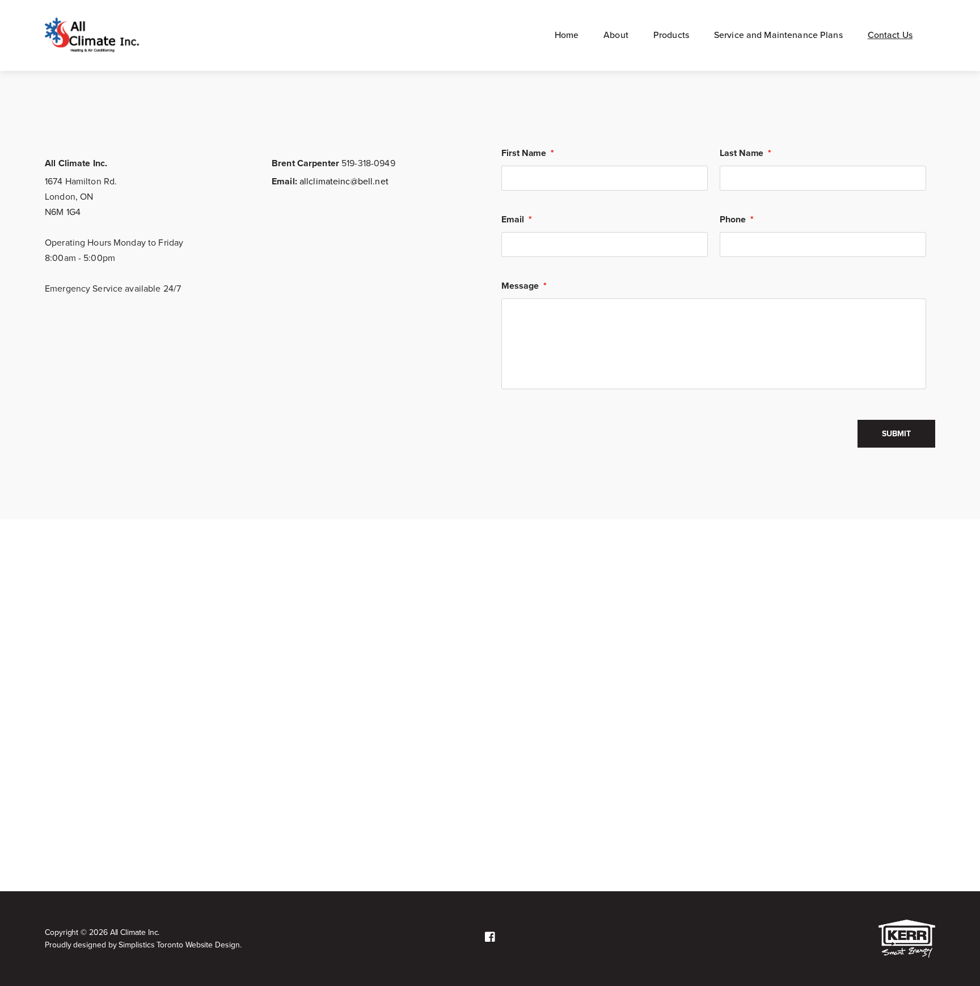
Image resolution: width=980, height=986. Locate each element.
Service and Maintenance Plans (778, 35)
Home (567, 35)
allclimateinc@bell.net (342, 181)
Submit (896, 434)
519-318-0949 (367, 163)
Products (671, 35)
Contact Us (890, 35)
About (615, 35)
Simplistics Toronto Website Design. (180, 945)
